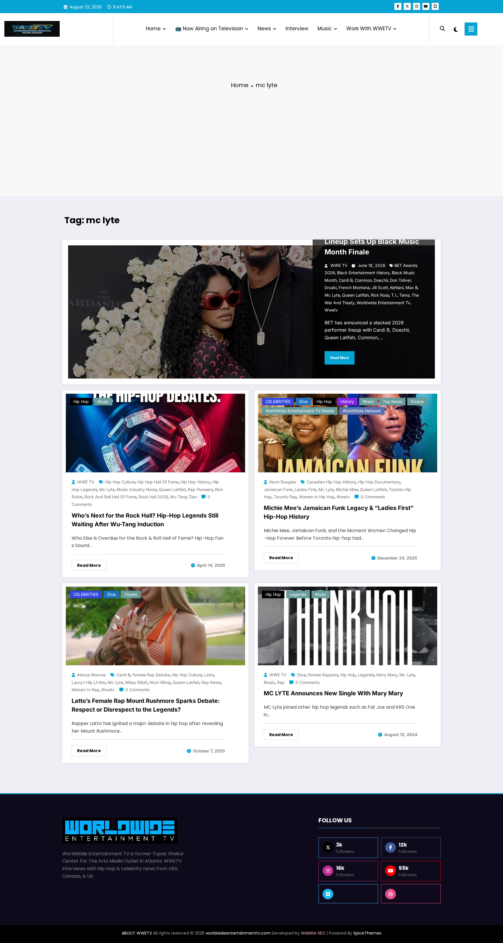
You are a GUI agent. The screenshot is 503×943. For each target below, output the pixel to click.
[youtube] (425, 6)
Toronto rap (285, 496)
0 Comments (373, 496)
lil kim (99, 682)
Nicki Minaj (160, 682)
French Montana (354, 287)
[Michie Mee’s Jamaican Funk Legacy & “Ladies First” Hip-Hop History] (347, 433)
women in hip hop (316, 496)
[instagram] (416, 6)
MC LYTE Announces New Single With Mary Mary (333, 693)
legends (366, 674)
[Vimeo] (348, 893)
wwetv (331, 309)
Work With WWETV (368, 28)
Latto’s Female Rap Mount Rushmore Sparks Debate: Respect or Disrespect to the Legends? (146, 705)
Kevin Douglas (282, 481)
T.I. (394, 295)
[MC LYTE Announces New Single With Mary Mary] (347, 625)
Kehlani (396, 287)
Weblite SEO (313, 933)
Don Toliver (400, 280)
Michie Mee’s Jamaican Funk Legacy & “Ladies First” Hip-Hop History (339, 512)
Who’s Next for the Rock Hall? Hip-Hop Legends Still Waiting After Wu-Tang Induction (145, 520)
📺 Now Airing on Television (209, 28)
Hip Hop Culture (120, 481)
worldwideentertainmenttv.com (238, 933)
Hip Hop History (195, 481)
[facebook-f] (397, 6)
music (269, 682)
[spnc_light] (456, 29)
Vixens (417, 401)
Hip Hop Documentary (379, 481)
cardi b (346, 280)
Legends (298, 594)
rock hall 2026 (153, 496)
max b (411, 287)
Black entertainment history (363, 272)
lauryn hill (81, 682)
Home (153, 28)
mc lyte (332, 295)
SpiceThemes (367, 933)
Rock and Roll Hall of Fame (110, 496)
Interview (297, 28)
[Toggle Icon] (471, 29)
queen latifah (355, 295)
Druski (330, 287)
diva (301, 674)
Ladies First (305, 489)
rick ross (380, 295)
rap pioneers (200, 489)
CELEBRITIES (278, 401)
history (347, 401)
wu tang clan (183, 496)
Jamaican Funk (278, 489)
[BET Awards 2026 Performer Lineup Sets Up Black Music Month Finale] (251, 312)
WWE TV (339, 265)
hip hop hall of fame (157, 481)
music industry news (137, 489)
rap (281, 682)
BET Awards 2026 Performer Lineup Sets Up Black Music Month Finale (373, 241)
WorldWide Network (362, 410)
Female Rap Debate (151, 674)
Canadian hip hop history (331, 481)
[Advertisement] (251, 138)
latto (209, 674)
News (264, 28)
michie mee (347, 489)
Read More (339, 358)
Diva (303, 401)
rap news (211, 682)
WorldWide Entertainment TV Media (299, 410)
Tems (404, 295)
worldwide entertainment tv (383, 302)
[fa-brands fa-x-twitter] (407, 6)
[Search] (442, 28)
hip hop (348, 674)
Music (325, 28)
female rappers (323, 674)
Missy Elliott (136, 682)
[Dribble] (411, 893)
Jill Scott (380, 287)
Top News (392, 401)
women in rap (85, 689)
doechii (381, 280)
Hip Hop (81, 401)
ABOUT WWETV (137, 933)
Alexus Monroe (91, 674)
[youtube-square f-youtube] (435, 6)
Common (363, 280)
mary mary (386, 674)
